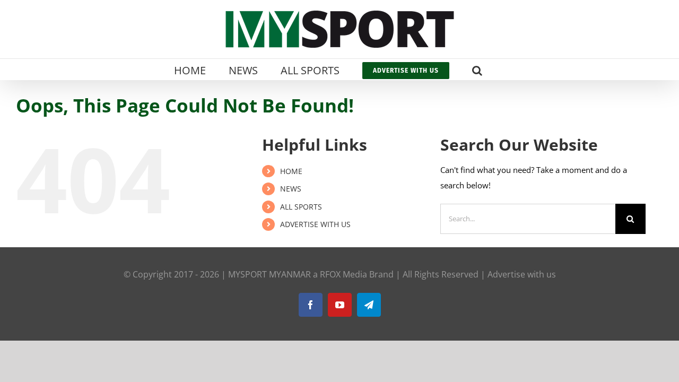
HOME (291, 171)
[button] (477, 69)
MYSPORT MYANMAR (269, 274)
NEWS (290, 189)
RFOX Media (343, 274)
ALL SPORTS (301, 207)
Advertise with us (522, 274)
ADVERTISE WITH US (315, 224)
